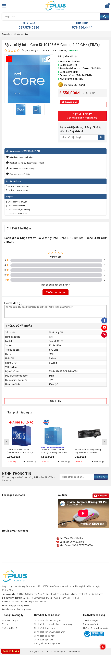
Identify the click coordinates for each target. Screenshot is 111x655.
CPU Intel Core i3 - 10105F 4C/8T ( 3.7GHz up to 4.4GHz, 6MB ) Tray (54, 451)
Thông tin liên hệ (9, 628)
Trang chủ (6, 34)
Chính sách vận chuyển (17, 202)
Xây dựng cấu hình (91, 624)
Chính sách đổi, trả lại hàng (19, 209)
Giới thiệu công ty (10, 620)
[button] (6, 442)
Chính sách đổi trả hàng (45, 636)
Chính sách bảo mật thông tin (47, 620)
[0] (107, 6)
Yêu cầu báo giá (90, 620)
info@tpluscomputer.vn (18, 605)
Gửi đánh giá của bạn (55, 292)
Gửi (101, 137)
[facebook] (104, 328)
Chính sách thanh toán (17, 213)
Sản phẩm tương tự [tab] (19, 412)
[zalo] (104, 320)
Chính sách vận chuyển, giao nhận (49, 632)
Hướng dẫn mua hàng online (47, 643)
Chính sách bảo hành (16, 205)
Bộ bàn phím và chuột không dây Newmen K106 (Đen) (88, 451)
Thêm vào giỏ (30, 462)
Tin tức (5, 624)
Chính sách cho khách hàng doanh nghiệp (53, 624)
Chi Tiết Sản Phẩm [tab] (19, 228)
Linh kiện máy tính (20, 34)
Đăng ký (101, 476)
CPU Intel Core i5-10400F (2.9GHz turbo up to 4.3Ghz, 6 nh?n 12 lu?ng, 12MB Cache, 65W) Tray (20, 451)
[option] (21, 109)
